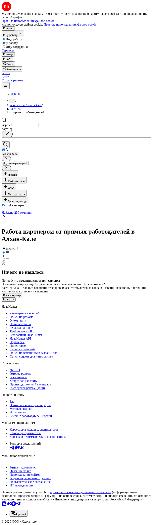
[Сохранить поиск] (6, 144)
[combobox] (20, 125)
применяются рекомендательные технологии (80, 492)
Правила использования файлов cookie (70, 24)
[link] (8, 63)
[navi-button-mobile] (6, 85)
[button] (6, 73)
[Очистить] (7, 134)
